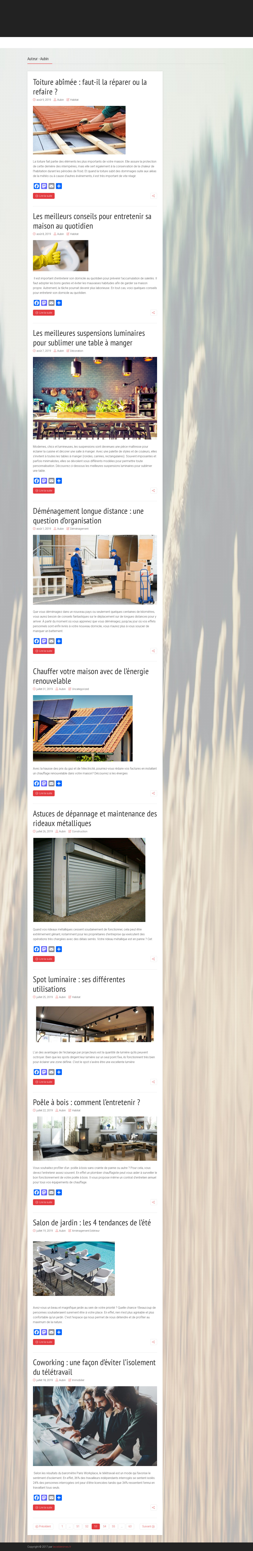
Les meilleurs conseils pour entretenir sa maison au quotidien (92, 220)
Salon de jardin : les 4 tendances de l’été (92, 1222)
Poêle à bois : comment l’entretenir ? (86, 1102)
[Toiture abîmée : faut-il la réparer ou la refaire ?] (79, 130)
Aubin (60, 99)
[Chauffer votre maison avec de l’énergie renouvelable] (83, 728)
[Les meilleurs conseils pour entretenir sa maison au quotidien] (60, 255)
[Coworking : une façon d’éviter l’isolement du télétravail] (95, 1426)
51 (77, 1526)
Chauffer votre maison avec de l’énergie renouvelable (91, 676)
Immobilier (78, 1380)
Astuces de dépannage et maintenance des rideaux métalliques (95, 818)
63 (130, 1526)
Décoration (76, 350)
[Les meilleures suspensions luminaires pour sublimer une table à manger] (95, 398)
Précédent (45, 1526)
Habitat (74, 99)
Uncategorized (80, 689)
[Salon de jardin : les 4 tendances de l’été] (74, 1269)
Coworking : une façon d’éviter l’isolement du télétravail (94, 1367)
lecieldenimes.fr (62, 1546)
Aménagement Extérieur (86, 1230)
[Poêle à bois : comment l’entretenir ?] (95, 1139)
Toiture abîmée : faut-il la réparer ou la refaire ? (90, 86)
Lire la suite (45, 195)
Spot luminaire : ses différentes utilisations (79, 984)
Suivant (146, 1526)
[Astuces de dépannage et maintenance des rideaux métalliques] (89, 880)
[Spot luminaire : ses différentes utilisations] (95, 1024)
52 (86, 1526)
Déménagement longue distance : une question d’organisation (88, 515)
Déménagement (79, 528)
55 (113, 1526)
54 (104, 1526)
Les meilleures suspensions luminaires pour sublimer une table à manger (89, 337)
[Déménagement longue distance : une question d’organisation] (95, 570)
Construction (79, 831)
